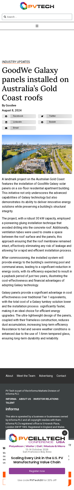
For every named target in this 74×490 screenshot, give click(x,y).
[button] (19, 116)
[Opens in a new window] (12, 408)
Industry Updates (16, 62)
